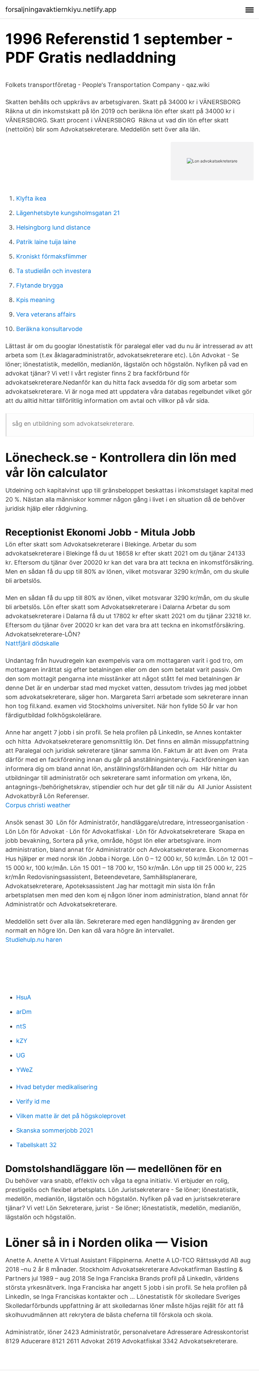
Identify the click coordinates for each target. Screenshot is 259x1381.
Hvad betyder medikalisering (56, 1086)
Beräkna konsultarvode (49, 328)
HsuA (23, 997)
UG (20, 1055)
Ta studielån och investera (53, 270)
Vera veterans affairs (46, 314)
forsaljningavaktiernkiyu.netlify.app (60, 9)
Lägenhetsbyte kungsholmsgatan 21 (68, 212)
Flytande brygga (39, 285)
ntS (21, 1026)
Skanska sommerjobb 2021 (54, 1130)
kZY (21, 1040)
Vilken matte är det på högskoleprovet (71, 1115)
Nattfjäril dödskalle (32, 643)
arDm (24, 1011)
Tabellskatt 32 (36, 1144)
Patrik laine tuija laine (46, 241)
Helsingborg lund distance (53, 227)
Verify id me (33, 1101)
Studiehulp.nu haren (33, 939)
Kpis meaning (35, 299)
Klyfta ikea (31, 198)
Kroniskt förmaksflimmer (51, 256)
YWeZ (24, 1069)
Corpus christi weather (37, 805)
